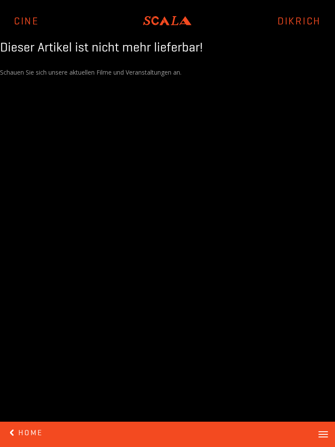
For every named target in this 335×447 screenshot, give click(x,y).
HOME (29, 433)
